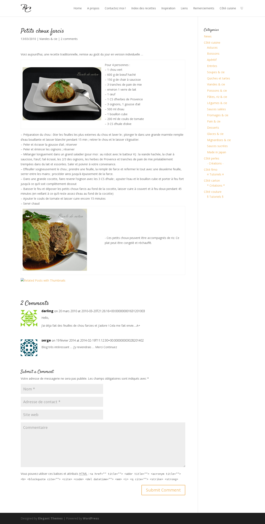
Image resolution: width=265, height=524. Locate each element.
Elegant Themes (50, 518)
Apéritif (212, 60)
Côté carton (212, 180)
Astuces (212, 47)
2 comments (69, 39)
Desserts (213, 128)
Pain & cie (213, 121)
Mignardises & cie (219, 140)
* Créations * (216, 185)
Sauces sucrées (217, 146)
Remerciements (203, 8)
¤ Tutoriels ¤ (215, 174)
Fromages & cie (217, 115)
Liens (184, 8)
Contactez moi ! (115, 8)
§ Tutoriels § (215, 197)
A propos (93, 8)
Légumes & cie (217, 103)
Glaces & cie (215, 134)
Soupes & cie (216, 72)
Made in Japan (216, 152)
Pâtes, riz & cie (217, 97)
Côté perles (211, 158)
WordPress (91, 518)
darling (47, 311)
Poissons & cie (217, 90)
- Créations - (215, 163)
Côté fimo (210, 169)
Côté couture (213, 192)
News (208, 36)
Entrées (212, 66)
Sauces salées (216, 109)
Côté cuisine (228, 8)
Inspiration (168, 8)
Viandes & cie (48, 39)
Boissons (213, 53)
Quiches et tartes (218, 78)
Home (77, 8)
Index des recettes (143, 8)
